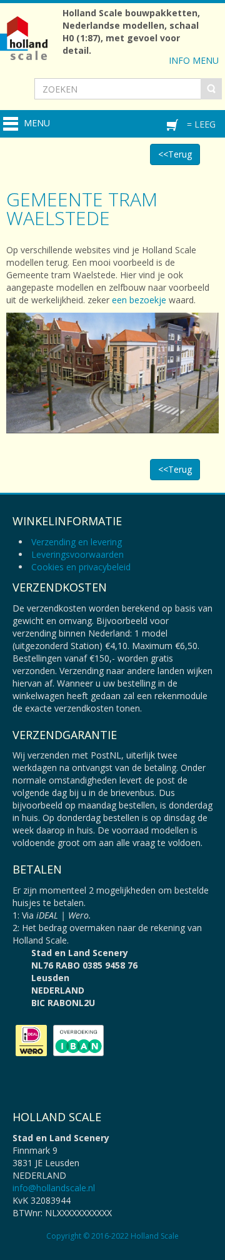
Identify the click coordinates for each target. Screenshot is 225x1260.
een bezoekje (139, 300)
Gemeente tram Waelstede (82, 208)
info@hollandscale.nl (53, 1188)
